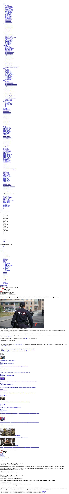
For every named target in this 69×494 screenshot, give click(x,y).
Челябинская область (8, 63)
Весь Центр (7, 5)
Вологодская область (8, 36)
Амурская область (8, 90)
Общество (4, 258)
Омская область (8, 75)
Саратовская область (6, 159)
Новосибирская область (9, 74)
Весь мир (4, 2)
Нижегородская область (9, 48)
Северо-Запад (5, 32)
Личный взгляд (7, 266)
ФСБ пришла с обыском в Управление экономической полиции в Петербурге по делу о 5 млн (19, 350)
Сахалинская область (9, 96)
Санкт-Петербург (8, 44)
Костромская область (8, 13)
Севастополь (7, 31)
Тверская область (8, 20)
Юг (3, 23)
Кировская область (8, 47)
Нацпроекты (5, 260)
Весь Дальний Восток (9, 89)
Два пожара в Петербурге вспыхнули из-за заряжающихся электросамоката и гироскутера (18, 348)
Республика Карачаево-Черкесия (11, 85)
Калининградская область (9, 35)
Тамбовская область (8, 19)
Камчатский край (8, 92)
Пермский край (7, 51)
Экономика (7, 254)
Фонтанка (10, 336)
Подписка (6, 269)
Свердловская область (9, 62)
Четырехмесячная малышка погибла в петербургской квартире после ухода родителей (18, 349)
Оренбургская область (9, 49)
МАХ (16, 344)
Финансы (6, 257)
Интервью (7, 267)
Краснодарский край (8, 26)
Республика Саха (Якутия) (10, 95)
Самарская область (6, 158)
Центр (4, 4)
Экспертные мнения (8, 265)
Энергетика (7, 255)
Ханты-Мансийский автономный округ (12, 66)
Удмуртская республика (9, 57)
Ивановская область (8, 11)
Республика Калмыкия (9, 28)
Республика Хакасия (8, 78)
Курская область (8, 14)
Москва (4, 3)
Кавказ (4, 80)
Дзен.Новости (19, 344)
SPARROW (44, 491)
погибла (25, 338)
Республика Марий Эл (9, 53)
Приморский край (8, 94)
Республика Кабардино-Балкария (11, 84)
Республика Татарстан (9, 55)
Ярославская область (8, 22)
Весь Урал (6, 61)
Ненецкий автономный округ (10, 37)
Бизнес (4, 253)
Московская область (8, 6)
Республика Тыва (8, 77)
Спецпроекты (5, 268)
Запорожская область (9, 103)
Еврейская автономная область (10, 91)
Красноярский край (8, 73)
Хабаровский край (8, 97)
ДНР (5, 106)
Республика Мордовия (9, 54)
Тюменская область (8, 65)
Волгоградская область (7, 128)
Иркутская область (8, 71)
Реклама (4, 239)
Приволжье (5, 45)
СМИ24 (43, 492)
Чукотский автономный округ (10, 98)
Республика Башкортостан (9, 52)
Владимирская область (9, 9)
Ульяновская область (8, 58)
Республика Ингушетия (9, 83)
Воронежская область (9, 10)
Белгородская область (9, 7)
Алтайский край (8, 70)
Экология (4, 261)
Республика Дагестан (9, 82)
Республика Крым (8, 30)
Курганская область (8, 64)
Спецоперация (17, 435)
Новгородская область (9, 40)
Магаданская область (9, 93)
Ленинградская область (9, 38)
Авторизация (2, 456)
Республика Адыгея (8, 27)
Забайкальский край (8, 99)
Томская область (8, 79)
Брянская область (8, 8)
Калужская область (8, 12)
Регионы (2, 0)
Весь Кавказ (7, 81)
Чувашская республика (9, 59)
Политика (4, 252)
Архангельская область (9, 34)
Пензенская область (8, 50)
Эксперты (4, 262)
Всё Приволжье (8, 46)
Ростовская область (8, 29)
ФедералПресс (6, 345)
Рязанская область (8, 17)
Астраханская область (7, 127)
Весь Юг (4, 126)
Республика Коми (8, 43)
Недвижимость (7, 256)
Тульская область (8, 21)
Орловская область (8, 16)
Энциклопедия (7, 263)
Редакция (2, 455)
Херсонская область (8, 104)
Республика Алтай (8, 76)
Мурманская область (8, 39)
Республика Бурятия (8, 100)
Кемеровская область (8, 72)
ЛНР (5, 105)
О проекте (2, 453)
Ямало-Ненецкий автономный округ (11, 67)
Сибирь (4, 68)
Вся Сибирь (7, 69)
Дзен (49, 344)
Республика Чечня (8, 86)
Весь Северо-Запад (8, 33)
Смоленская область (8, 18)
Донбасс (4, 101)
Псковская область (8, 41)
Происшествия (5, 259)
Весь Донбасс (7, 102)
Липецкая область (8, 15)
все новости (2, 426)
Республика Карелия (8, 42)
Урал (3, 60)
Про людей (17, 445)
